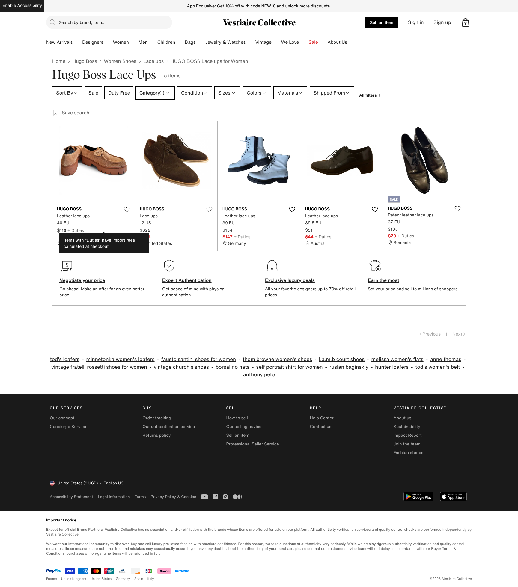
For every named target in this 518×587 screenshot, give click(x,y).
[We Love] (304, 42)
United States (101, 579)
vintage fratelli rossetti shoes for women (99, 367)
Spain (138, 579)
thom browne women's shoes (277, 359)
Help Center (322, 418)
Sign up (442, 22)
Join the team (407, 444)
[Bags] (200, 42)
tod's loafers (64, 359)
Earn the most (383, 280)
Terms (140, 497)
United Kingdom (73, 579)
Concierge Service (68, 427)
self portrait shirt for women (289, 367)
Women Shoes (120, 61)
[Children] (179, 42)
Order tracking (156, 418)
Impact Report (408, 435)
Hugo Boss (84, 61)
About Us (337, 42)
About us (402, 418)
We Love (290, 42)
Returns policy (156, 435)
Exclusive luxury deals (290, 280)
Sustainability (407, 427)
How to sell (237, 418)
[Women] (133, 42)
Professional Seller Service (252, 444)
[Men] (152, 42)
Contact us (321, 427)
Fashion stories (408, 453)
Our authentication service (168, 427)
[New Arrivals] (77, 42)
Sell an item (381, 22)
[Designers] (108, 42)
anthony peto (259, 374)
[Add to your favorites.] (126, 209)
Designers (92, 42)
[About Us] (352, 42)
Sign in (416, 22)
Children (166, 42)
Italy (150, 579)
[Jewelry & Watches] (250, 42)
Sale (313, 42)
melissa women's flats (397, 359)
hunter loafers (392, 367)
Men (143, 42)
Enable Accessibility (22, 5)
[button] (465, 22)
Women (121, 42)
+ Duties (75, 230)
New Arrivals (59, 42)
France (51, 579)
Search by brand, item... (82, 22)
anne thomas (445, 359)
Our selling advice (243, 427)
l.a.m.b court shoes (342, 359)
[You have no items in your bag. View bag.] (465, 22)
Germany (123, 579)
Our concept (62, 418)
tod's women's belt (437, 367)
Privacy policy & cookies (173, 497)
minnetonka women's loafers (120, 359)
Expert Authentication (187, 280)
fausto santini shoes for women (198, 359)
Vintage (263, 42)
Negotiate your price (82, 280)
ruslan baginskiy (348, 367)
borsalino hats (232, 367)
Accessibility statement (71, 497)
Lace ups (153, 61)
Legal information (114, 497)
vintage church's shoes (181, 367)
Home (58, 61)
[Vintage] (276, 42)
